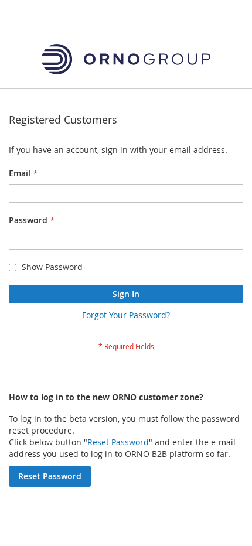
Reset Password (118, 442)
